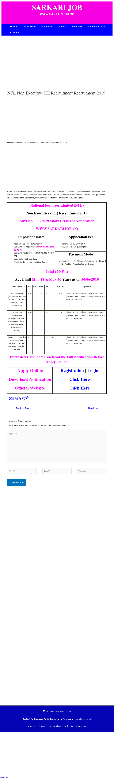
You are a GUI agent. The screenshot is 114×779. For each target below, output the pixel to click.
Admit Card (47, 26)
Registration (72, 370)
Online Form (29, 26)
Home (13, 26)
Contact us (81, 726)
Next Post (94, 408)
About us (32, 726)
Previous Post (21, 408)
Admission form (96, 26)
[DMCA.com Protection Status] (57, 711)
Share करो (19, 398)
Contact (14, 32)
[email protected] (83, 719)
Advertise (76, 26)
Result (62, 26)
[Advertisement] (57, 65)
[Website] (92, 471)
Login (92, 370)
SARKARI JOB (57, 7)
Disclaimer (58, 726)
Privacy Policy (45, 726)
